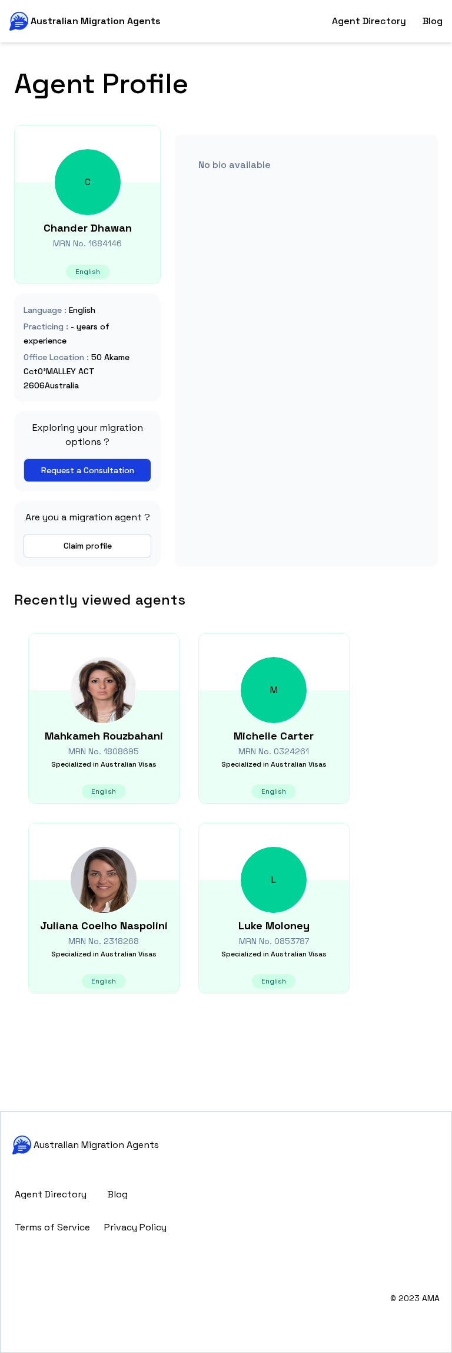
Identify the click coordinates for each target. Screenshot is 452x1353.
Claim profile (88, 545)
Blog (433, 21)
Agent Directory (369, 21)
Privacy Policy (135, 1227)
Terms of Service (52, 1227)
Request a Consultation (87, 470)
